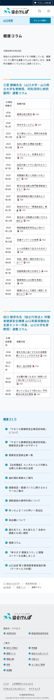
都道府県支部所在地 (39, 633)
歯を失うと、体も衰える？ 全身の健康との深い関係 (27, 531)
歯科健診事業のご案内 (21, 478)
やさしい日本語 (44, 2)
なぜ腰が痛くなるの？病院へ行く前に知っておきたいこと (31, 380)
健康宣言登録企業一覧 (21, 455)
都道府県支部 (31, 583)
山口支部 (8, 20)
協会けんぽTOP (13, 583)
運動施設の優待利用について (24, 500)
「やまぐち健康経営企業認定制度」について (28, 430)
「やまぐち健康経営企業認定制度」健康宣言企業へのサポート (28, 443)
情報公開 (10, 659)
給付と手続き (12, 648)
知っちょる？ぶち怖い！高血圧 (26, 510)
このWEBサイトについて (22, 683)
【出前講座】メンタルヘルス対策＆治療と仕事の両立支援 (28, 466)
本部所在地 (11, 633)
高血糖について (17, 520)
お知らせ (35, 659)
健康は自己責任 (28, 114)
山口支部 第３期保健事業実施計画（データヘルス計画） (27, 567)
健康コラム (15, 542)
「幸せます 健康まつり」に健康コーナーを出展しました (26, 553)
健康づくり (10, 419)
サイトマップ (34, 688)
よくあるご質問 (38, 664)
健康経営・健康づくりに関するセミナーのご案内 (28, 489)
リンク (6, 683)
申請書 (34, 648)
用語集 (9, 670)
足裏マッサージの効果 (31, 239)
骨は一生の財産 (28, 366)
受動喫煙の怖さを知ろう (32, 271)
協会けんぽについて (39, 653)
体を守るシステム (29, 124)
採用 (8, 664)
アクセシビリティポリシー (14, 688)
